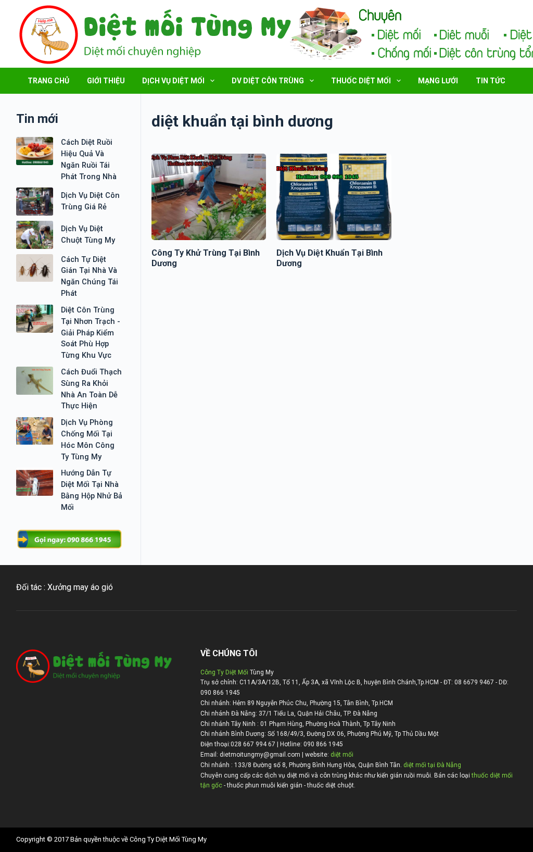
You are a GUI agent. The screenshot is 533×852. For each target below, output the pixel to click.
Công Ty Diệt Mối (224, 672)
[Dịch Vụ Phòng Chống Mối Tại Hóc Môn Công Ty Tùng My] (34, 431)
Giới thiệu (106, 81)
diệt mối (342, 754)
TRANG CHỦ (48, 81)
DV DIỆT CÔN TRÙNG (268, 81)
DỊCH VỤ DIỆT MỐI (173, 81)
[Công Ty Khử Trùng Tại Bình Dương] (208, 197)
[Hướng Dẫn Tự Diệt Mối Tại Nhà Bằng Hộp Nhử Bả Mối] (34, 482)
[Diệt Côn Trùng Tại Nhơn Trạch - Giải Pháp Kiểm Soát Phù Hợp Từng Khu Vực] (34, 319)
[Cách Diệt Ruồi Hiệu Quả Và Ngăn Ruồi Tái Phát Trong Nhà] (34, 151)
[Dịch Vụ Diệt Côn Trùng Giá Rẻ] (34, 201)
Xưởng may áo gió (80, 587)
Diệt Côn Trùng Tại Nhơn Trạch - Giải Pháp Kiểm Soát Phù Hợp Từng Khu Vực (90, 333)
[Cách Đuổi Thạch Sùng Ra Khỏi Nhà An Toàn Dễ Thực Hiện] (34, 381)
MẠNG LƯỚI (438, 81)
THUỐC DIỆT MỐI (361, 81)
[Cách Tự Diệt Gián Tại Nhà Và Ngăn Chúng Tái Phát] (34, 268)
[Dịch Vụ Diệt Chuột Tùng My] (34, 235)
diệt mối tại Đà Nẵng (432, 765)
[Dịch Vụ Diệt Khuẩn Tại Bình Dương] (333, 197)
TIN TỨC (490, 81)
